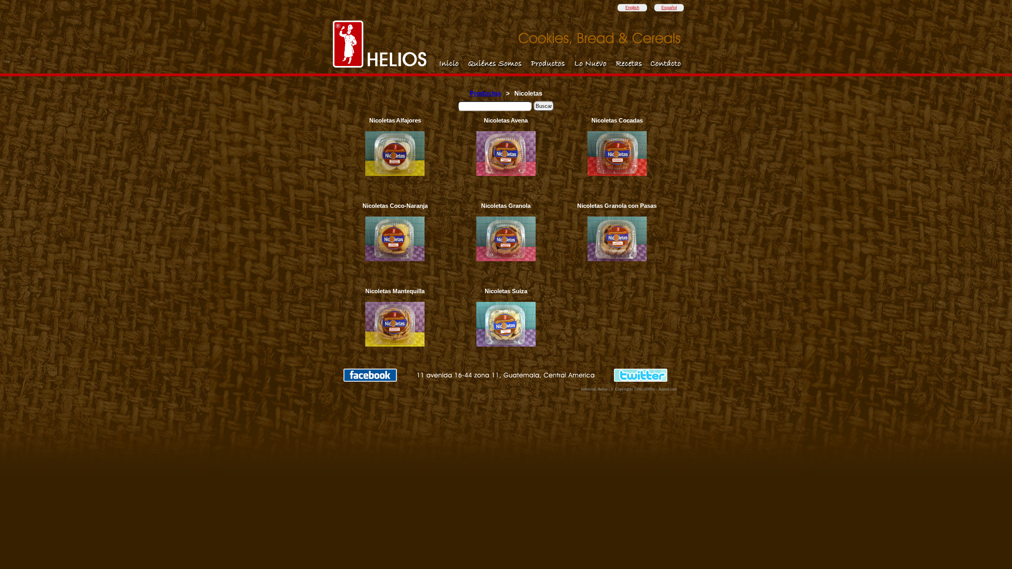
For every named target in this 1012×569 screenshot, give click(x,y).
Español (669, 7)
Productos (485, 93)
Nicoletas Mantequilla (395, 291)
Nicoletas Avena (506, 120)
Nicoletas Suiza (506, 291)
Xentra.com (668, 389)
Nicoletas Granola (506, 206)
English (632, 7)
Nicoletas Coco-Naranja (395, 206)
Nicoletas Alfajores (395, 120)
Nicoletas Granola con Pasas (617, 206)
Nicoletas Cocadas (617, 120)
